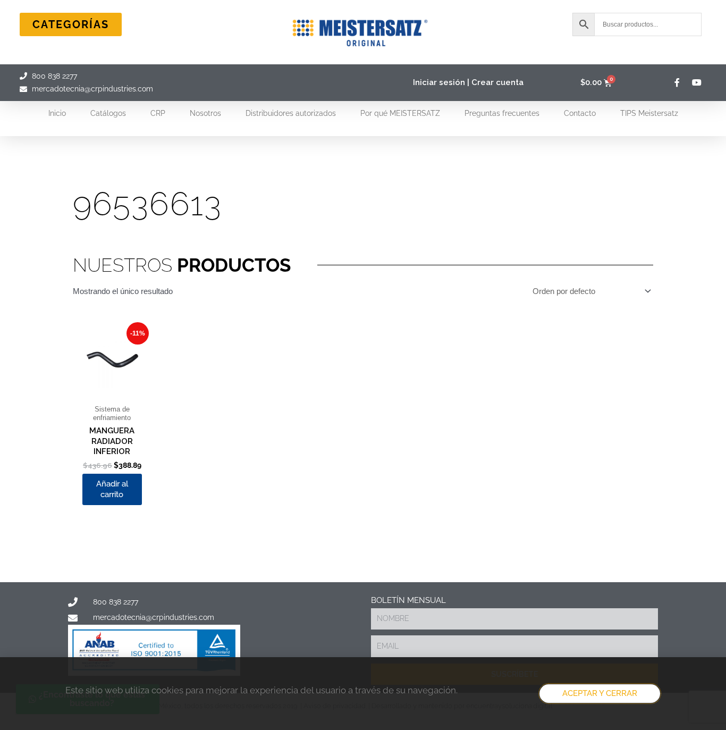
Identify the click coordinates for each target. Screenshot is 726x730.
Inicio (57, 113)
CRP (157, 113)
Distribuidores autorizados (291, 113)
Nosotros (205, 113)
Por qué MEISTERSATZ (400, 113)
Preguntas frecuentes (502, 113)
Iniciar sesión (439, 82)
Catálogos (108, 113)
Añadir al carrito (112, 489)
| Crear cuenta (495, 82)
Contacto (580, 113)
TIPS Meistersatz (649, 113)
